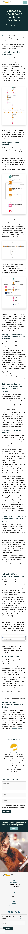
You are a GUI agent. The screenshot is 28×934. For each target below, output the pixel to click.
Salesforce (14, 26)
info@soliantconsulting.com (14, 905)
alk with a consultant (16, 728)
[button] (14, 828)
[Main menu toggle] (25, 2)
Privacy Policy (18, 918)
